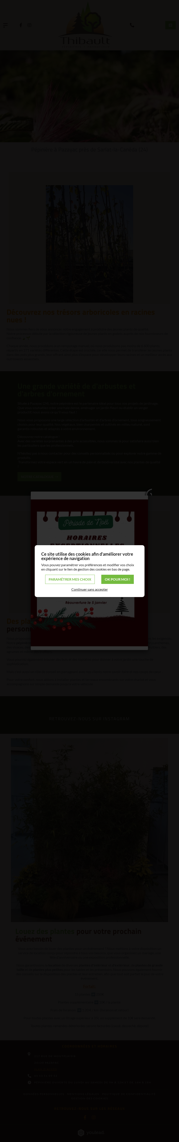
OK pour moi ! (117, 579)
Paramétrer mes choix (70, 579)
